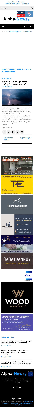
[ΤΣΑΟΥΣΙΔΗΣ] (17, 193)
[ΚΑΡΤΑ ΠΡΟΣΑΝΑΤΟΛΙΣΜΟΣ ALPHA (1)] (17, 234)
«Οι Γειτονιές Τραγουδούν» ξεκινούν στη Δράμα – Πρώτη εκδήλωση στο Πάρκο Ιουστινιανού (16, 341)
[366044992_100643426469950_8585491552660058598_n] (17, 313)
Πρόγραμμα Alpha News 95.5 (13, 3)
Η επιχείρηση (21, 2)
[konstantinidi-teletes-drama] (17, 252)
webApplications (28, 401)
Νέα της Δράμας (12, 2)
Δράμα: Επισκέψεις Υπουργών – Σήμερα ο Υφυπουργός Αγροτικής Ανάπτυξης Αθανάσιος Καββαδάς (15, 352)
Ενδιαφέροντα (6, 78)
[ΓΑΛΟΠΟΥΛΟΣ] (17, 330)
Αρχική (3, 31)
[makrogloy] (17, 174)
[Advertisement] (17, 49)
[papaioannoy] (17, 268)
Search (32, 8)
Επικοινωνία (25, 3)
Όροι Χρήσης (18, 405)
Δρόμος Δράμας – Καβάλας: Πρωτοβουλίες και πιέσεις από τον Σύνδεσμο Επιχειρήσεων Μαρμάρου (16, 362)
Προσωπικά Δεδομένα (26, 403)
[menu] (3, 26)
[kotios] (17, 213)
